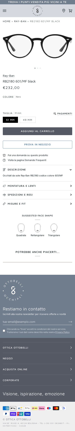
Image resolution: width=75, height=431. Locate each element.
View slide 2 (37, 68)
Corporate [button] (11, 380)
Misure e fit (17, 203)
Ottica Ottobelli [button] (15, 347)
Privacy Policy (62, 332)
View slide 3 (40, 68)
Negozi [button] (8, 358)
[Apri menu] (6, 10)
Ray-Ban (20, 21)
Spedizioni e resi (20, 194)
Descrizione (17, 169)
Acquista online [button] (15, 369)
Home (6, 21)
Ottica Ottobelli (18, 419)
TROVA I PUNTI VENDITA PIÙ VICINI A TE (37, 1)
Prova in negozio (37, 144)
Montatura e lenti (22, 185)
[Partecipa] (67, 321)
